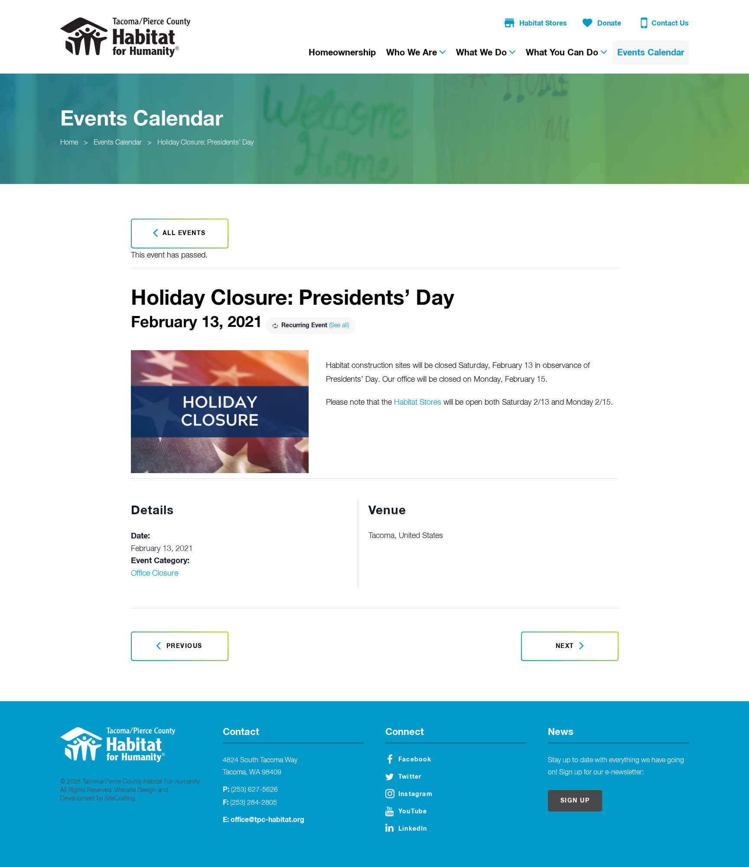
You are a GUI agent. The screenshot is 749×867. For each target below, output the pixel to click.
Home (69, 142)
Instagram (415, 794)
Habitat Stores (543, 23)
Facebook (415, 760)
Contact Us (670, 23)
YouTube (412, 812)
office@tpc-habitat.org (267, 819)
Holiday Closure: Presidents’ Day (205, 142)
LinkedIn (412, 829)
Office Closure (154, 573)
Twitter (409, 777)
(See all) (339, 325)
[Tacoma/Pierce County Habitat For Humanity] (125, 37)
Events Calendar (118, 142)
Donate (609, 23)
